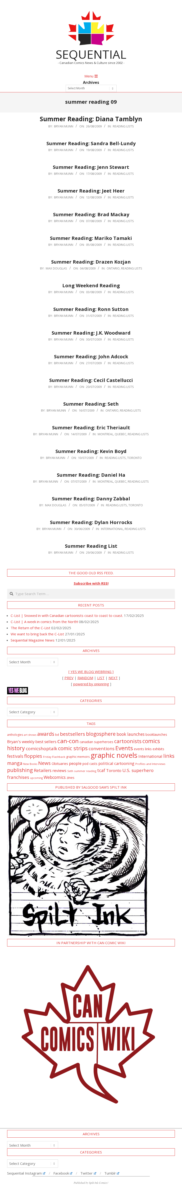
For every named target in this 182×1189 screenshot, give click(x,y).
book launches (131, 734)
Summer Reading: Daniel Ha (91, 475)
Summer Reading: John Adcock (91, 356)
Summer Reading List (91, 546)
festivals (15, 756)
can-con (68, 741)
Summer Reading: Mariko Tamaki (91, 238)
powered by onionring (91, 684)
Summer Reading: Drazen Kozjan (91, 262)
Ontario (113, 268)
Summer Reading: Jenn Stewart (91, 167)
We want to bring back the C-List (37, 634)
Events (124, 748)
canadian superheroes (96, 742)
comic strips (73, 748)
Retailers (42, 770)
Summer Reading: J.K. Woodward (91, 333)
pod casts (89, 763)
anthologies (15, 735)
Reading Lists (123, 126)
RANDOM (85, 677)
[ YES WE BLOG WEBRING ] (91, 671)
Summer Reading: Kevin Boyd (91, 451)
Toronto (134, 458)
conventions (101, 748)
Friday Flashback (54, 756)
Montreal (105, 434)
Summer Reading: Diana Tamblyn (91, 119)
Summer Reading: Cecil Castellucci (91, 380)
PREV (68, 677)
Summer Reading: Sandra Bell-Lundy (91, 143)
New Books (30, 764)
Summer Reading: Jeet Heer (91, 191)
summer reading (85, 771)
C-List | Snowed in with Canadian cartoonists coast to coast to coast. (67, 615)
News (44, 763)
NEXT (113, 677)
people (75, 763)
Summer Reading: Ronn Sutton (91, 309)
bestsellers (72, 734)
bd (57, 734)
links (168, 755)
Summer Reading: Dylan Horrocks (91, 522)
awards (45, 733)
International (112, 529)
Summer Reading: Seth (91, 404)
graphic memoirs (78, 756)
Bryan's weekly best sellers (31, 741)
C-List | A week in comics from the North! (44, 621)
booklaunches (156, 734)
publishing (20, 770)
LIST (101, 677)
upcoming (36, 778)
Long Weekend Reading (91, 285)
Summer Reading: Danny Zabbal (91, 498)
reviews (59, 770)
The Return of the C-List (30, 627)
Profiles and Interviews (150, 764)
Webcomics (55, 777)
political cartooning (116, 763)
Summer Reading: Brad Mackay (91, 214)
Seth (70, 771)
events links (143, 749)
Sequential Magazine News (33, 640)
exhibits (158, 749)
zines (70, 777)
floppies (33, 756)
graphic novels (114, 755)
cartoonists (127, 741)
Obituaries (60, 763)
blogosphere (101, 733)
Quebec (120, 434)
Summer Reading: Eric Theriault (91, 427)
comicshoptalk (41, 748)
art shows (30, 734)
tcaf (101, 770)
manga (14, 763)
